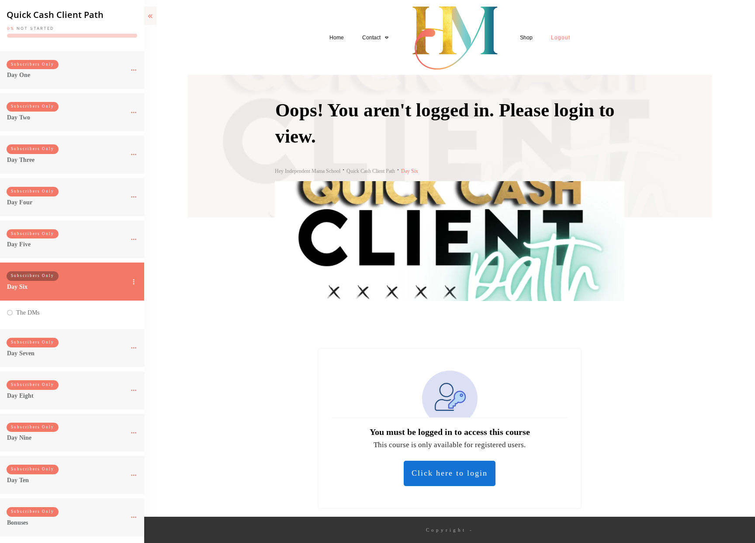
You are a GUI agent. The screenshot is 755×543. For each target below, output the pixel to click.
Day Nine (19, 437)
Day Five (19, 244)
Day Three (21, 160)
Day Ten (18, 480)
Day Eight (20, 395)
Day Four (19, 202)
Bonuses (17, 522)
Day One (18, 75)
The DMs (27, 312)
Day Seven (21, 353)
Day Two (18, 117)
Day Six (17, 287)
